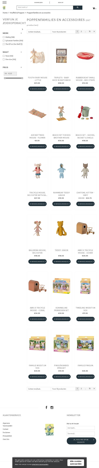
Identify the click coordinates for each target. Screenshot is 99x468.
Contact (5, 429)
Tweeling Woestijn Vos (85, 309)
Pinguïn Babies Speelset (61, 366)
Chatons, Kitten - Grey (85, 194)
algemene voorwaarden (40, 464)
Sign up (60, 2)
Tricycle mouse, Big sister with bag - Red (37, 194)
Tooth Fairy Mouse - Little (37, 79)
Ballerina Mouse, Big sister (37, 251)
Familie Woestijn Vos (37, 366)
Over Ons (6, 439)
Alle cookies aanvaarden (75, 463)
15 (89, 31)
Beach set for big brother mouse (62, 136)
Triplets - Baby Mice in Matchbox (61, 79)
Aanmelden (38, 2)
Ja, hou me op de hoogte (81, 441)
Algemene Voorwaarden (7, 424)
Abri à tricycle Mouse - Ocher (85, 251)
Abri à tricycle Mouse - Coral (37, 309)
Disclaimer (6, 432)
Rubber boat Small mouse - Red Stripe (85, 79)
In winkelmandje (37, 89)
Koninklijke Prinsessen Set (61, 309)
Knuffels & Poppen (17, 12)
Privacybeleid (7, 436)
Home (5, 12)
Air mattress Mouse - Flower (37, 136)
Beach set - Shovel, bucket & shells (85, 136)
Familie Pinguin (85, 365)
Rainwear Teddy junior (61, 194)
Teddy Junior (61, 250)
